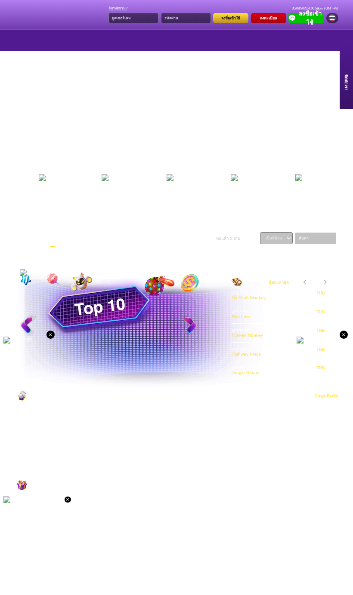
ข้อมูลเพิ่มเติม (326, 395)
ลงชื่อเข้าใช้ (230, 18)
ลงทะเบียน (268, 18)
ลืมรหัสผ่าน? (117, 8)
